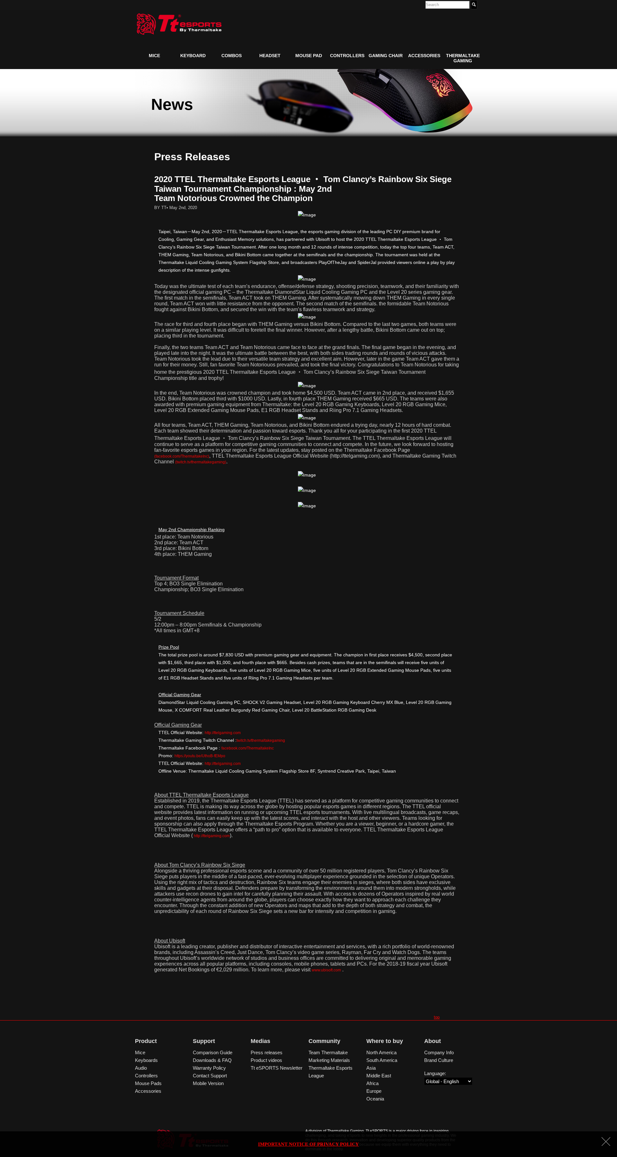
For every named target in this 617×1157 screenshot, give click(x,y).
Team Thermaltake (328, 1052)
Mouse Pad (308, 55)
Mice (154, 55)
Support (204, 1041)
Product (146, 1041)
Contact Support (210, 1075)
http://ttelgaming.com (223, 733)
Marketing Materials (329, 1060)
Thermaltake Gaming (463, 58)
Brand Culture (438, 1060)
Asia (371, 1068)
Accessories (424, 55)
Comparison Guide (212, 1052)
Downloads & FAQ (212, 1060)
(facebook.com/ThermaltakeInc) (181, 456)
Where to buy (384, 1041)
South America (381, 1060)
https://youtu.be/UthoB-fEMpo (199, 756)
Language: (435, 1073)
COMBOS (231, 55)
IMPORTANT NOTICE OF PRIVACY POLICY (308, 1144)
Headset (270, 55)
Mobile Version (208, 1083)
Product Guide (159, 70)
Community (324, 1041)
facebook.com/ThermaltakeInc (247, 748)
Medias (260, 1041)
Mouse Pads (148, 1083)
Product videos (266, 1060)
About (432, 1041)
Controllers (347, 55)
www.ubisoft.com (326, 970)
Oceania (375, 1098)
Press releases (266, 1052)
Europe (373, 1091)
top (437, 1017)
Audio (141, 1068)
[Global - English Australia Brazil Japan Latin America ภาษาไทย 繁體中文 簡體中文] (448, 1081)
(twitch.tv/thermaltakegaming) (200, 462)
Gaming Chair (386, 55)
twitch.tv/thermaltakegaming (261, 740)
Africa (372, 1083)
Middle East (378, 1075)
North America (381, 1052)
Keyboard (193, 55)
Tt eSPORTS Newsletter (276, 1068)
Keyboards (146, 1060)
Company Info (439, 1052)
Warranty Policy (209, 1068)
